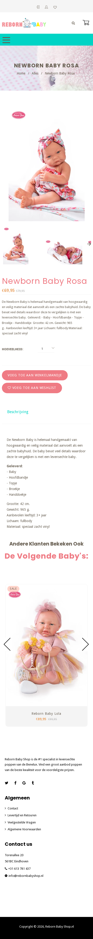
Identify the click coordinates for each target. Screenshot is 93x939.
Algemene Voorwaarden (24, 829)
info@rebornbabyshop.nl (26, 876)
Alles (35, 73)
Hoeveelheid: (12, 349)
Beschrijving (17, 412)
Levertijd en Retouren (22, 815)
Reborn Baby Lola (46, 713)
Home (21, 73)
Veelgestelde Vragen (22, 822)
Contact (13, 808)
